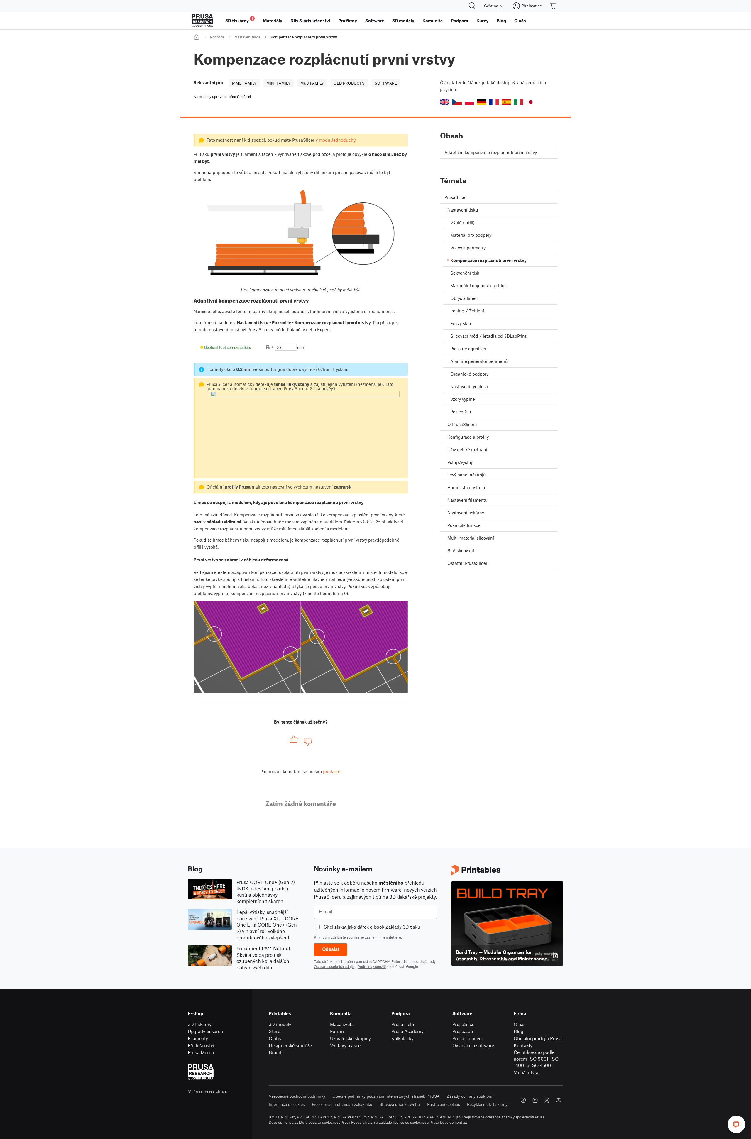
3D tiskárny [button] (239, 19)
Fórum (337, 1031)
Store (274, 1031)
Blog (518, 1031)
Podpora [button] (459, 20)
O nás (520, 1024)
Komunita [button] (432, 20)
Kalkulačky (402, 1038)
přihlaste (331, 771)
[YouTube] (558, 1100)
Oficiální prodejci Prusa (538, 1038)
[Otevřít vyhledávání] (472, 6)
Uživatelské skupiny (350, 1038)
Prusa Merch (201, 1052)
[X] (547, 1100)
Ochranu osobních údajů (334, 966)
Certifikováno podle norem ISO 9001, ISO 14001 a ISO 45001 (536, 1058)
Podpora (217, 37)
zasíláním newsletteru (383, 937)
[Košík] (553, 6)
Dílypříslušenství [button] (310, 20)
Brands (276, 1052)
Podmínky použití (372, 966)
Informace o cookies (287, 1104)
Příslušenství (201, 1045)
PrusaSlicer (464, 1024)
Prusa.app (462, 1031)
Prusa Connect (467, 1038)
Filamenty (198, 1038)
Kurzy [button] (482, 20)
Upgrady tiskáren (205, 1031)
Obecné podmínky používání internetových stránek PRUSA (386, 1096)
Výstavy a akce (345, 1045)
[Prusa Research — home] (202, 20)
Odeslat (330, 949)
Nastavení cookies (443, 1104)
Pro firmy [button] (347, 20)
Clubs (275, 1038)
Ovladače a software (473, 1045)
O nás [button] (520, 20)
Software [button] (374, 20)
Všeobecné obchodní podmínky (297, 1096)
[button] (444, 102)
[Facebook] (523, 1100)
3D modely (280, 1024)
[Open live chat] (736, 1124)
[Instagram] (535, 1100)
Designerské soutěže (290, 1045)
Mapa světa (342, 1024)
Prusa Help (402, 1024)
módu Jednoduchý (337, 140)
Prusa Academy (407, 1031)
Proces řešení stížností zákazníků (342, 1104)
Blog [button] (501, 20)
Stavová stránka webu (399, 1104)
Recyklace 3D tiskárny (487, 1104)
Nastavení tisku (247, 37)
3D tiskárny (200, 1024)
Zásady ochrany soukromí (470, 1096)
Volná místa (526, 1072)
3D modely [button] (403, 20)
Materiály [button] (272, 20)
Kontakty (523, 1045)
